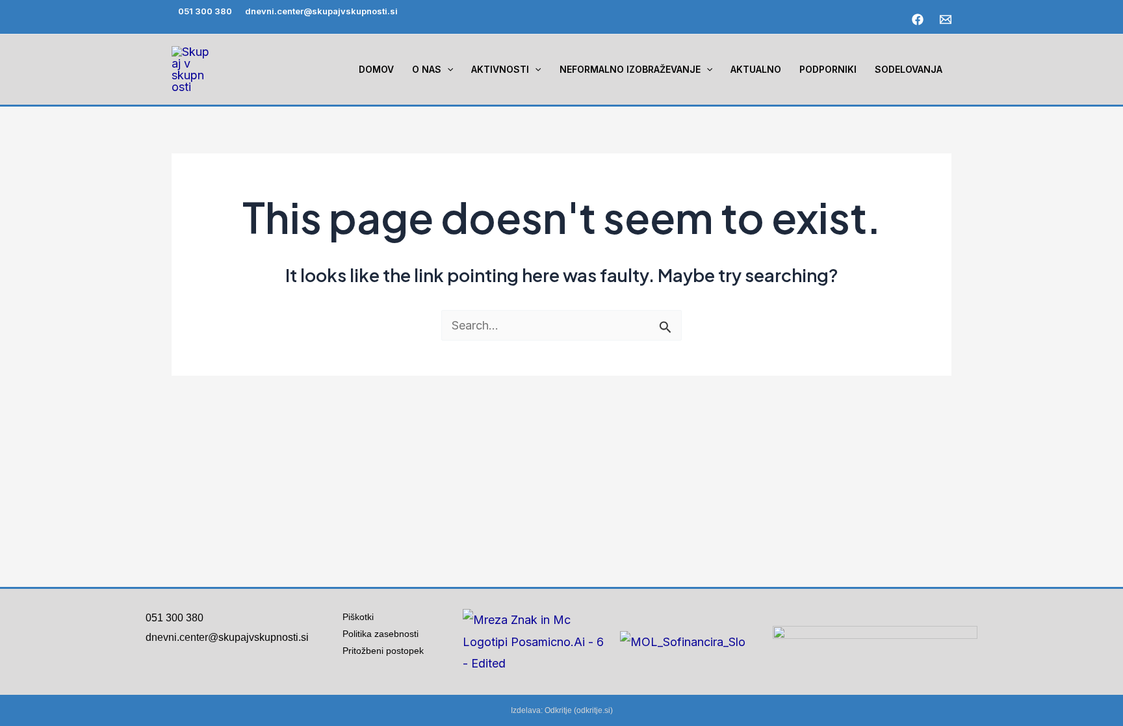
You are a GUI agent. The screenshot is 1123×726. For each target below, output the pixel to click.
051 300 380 (205, 11)
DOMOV (376, 69)
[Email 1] (945, 19)
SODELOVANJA (908, 69)
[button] (447, 69)
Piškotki (358, 617)
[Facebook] (917, 19)
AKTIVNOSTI (500, 69)
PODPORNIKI (828, 69)
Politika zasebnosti (380, 634)
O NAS (426, 69)
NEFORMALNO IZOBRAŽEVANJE (630, 69)
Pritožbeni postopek (388, 650)
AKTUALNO (755, 69)
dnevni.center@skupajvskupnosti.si (321, 11)
